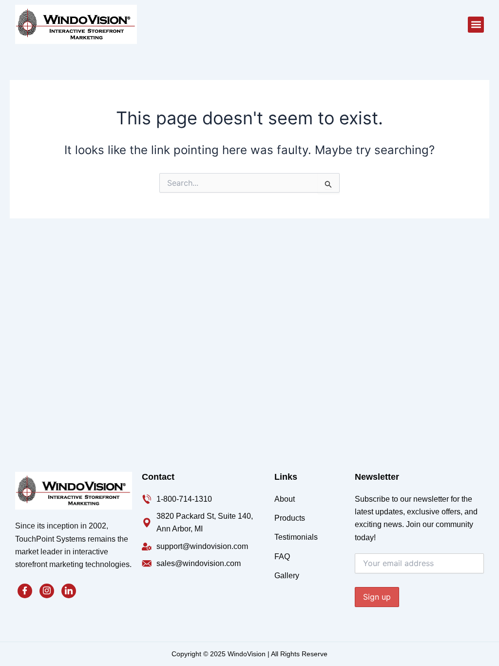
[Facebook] (25, 591)
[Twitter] (46, 591)
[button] (476, 25)
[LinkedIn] (68, 591)
